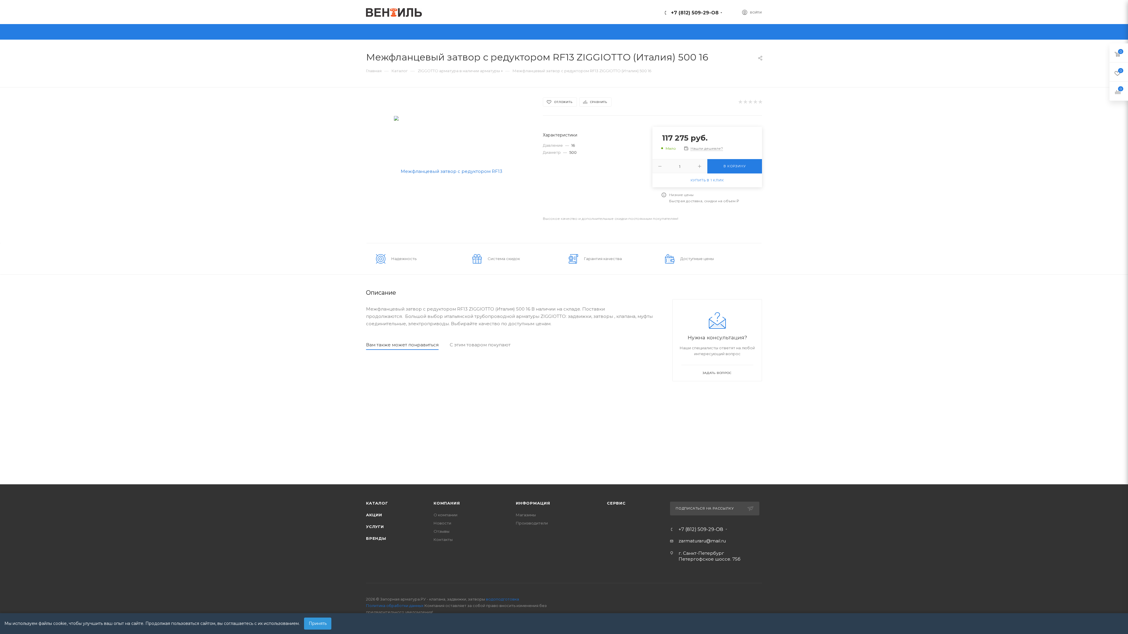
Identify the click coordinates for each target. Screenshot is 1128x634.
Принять (318, 623)
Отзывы (441, 531)
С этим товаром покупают (480, 345)
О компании (445, 514)
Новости (442, 523)
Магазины (526, 514)
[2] (745, 102)
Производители (532, 523)
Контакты (443, 539)
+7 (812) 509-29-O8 (695, 13)
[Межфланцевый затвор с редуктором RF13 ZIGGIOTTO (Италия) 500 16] (449, 170)
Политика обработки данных (395, 605)
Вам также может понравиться (402, 345)
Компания (447, 503)
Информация (533, 503)
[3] (750, 102)
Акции (374, 514)
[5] (760, 102)
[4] (755, 102)
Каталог (377, 503)
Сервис (616, 503)
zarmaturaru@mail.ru (702, 541)
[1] (740, 102)
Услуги (375, 526)
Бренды (376, 538)
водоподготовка (502, 599)
